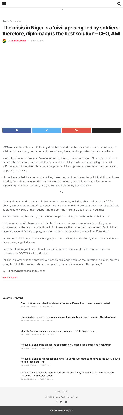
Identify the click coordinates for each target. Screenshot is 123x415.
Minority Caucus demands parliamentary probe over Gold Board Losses (58, 331)
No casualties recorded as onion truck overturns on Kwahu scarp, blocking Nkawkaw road (68, 317)
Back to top (61, 392)
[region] (61, 11)
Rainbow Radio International (65, 397)
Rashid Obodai (18, 40)
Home (4, 21)
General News (15, 21)
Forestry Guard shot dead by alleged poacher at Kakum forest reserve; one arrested (65, 303)
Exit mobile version (61, 410)
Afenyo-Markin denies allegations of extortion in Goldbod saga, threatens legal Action (66, 344)
